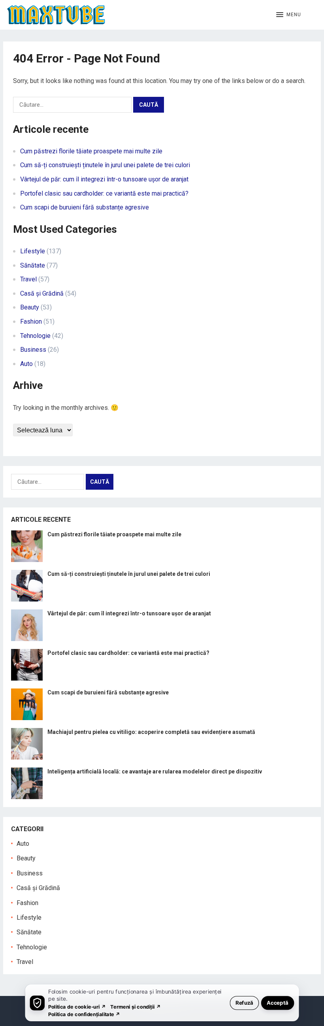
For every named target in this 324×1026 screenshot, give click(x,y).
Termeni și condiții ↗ (135, 1006)
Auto (26, 364)
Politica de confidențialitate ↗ (84, 1014)
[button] (288, 15)
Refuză (244, 1002)
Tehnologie (35, 335)
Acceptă (277, 1002)
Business (33, 349)
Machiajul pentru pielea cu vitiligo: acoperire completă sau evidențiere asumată (151, 732)
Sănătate (32, 265)
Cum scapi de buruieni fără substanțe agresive (84, 207)
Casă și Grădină (42, 293)
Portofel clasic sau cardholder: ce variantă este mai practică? (104, 193)
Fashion (31, 321)
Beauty (29, 307)
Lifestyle (32, 251)
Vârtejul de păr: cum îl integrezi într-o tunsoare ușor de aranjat (104, 179)
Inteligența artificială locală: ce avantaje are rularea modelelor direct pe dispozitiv (154, 771)
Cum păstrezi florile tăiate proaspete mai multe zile (91, 151)
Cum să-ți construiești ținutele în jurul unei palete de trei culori (105, 165)
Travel (28, 279)
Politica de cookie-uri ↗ (77, 1006)
